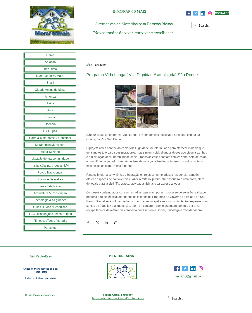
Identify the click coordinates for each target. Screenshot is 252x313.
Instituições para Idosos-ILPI (50, 165)
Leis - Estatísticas (50, 186)
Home (50, 55)
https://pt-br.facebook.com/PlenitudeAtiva (118, 298)
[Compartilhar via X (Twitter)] (97, 222)
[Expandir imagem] (125, 95)
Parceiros (50, 227)
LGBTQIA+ (50, 131)
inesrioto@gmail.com (188, 276)
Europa (50, 117)
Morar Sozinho (50, 151)
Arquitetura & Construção (50, 193)
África (50, 103)
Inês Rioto (50, 69)
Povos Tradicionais (50, 172)
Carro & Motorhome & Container (50, 138)
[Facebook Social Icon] (188, 13)
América (50, 96)
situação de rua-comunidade (50, 158)
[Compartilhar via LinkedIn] (106, 222)
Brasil (50, 82)
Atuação (50, 62)
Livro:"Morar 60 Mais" (50, 75)
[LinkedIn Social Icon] (203, 13)
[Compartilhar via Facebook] (88, 222)
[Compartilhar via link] (115, 222)
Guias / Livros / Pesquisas (50, 207)
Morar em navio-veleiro (50, 144)
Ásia (50, 110)
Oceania (50, 124)
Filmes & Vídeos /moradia (50, 220)
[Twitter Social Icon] (195, 13)
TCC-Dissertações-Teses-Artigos (50, 213)
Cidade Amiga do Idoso (50, 89)
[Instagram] (210, 13)
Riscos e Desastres (50, 179)
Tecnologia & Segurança (50, 200)
